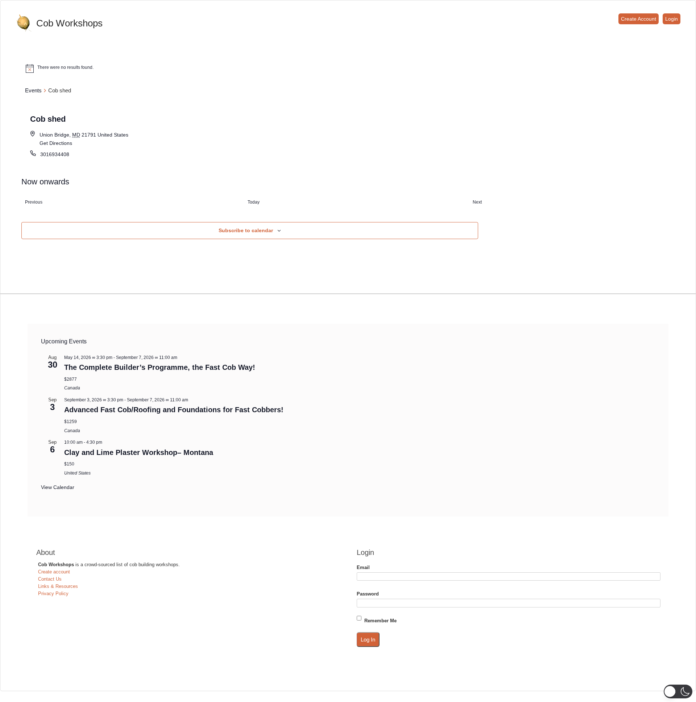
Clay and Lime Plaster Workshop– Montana (138, 452)
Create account (54, 571)
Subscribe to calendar (246, 230)
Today (254, 202)
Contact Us (50, 579)
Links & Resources (58, 586)
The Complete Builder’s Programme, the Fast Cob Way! (159, 367)
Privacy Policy (53, 593)
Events (33, 90)
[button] (678, 691)
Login (671, 19)
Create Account (638, 19)
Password (368, 594)
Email (363, 567)
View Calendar (57, 487)
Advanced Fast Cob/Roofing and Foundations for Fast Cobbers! (173, 410)
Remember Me (380, 620)
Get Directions (56, 143)
